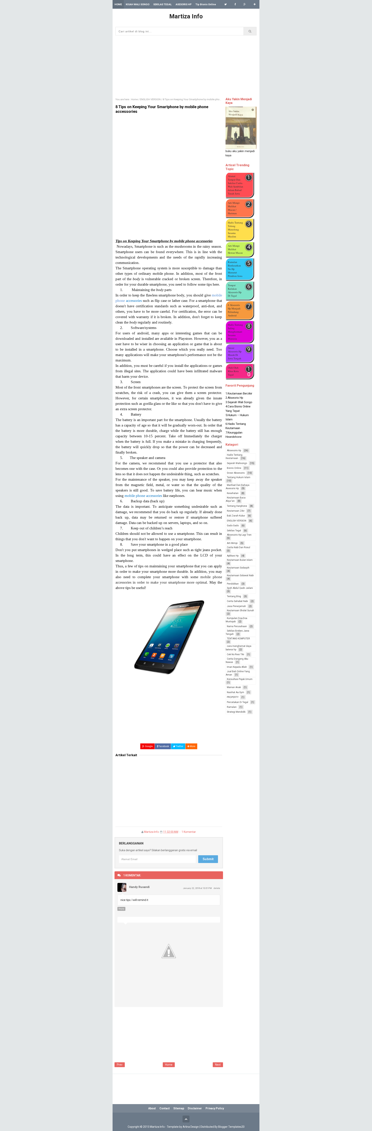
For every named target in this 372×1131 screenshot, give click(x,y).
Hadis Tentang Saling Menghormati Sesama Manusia (235, 331)
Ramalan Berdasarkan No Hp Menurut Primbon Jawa (235, 269)
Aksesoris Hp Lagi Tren (239, 534)
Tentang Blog (234, 596)
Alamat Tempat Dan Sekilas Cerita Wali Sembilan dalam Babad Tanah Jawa (235, 184)
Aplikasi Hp (233, 555)
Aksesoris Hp (234, 450)
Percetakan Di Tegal (237, 702)
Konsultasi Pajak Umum (239, 679)
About (152, 1108)
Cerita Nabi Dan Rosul (238, 547)
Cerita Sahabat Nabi (237, 601)
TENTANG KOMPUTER (238, 638)
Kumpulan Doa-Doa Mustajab (236, 620)
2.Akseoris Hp (234, 391)
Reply (121, 909)
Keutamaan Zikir (236, 510)
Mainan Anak (234, 687)
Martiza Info (151, 831)
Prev (119, 1064)
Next (218, 1064)
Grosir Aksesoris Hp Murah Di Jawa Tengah (235, 353)
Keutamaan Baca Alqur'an (235, 499)
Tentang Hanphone (237, 506)
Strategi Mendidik (236, 712)
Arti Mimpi (232, 543)
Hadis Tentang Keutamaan (234, 457)
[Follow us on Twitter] (225, 4)
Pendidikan (233, 583)
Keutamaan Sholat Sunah (240, 610)
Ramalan (232, 707)
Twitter (179, 746)
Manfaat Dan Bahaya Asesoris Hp (237, 487)
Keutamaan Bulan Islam (240, 560)
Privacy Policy (215, 1108)
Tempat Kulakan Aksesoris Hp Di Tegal (235, 290)
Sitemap (178, 1108)
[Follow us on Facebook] (235, 4)
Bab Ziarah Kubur (236, 515)
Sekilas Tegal (234, 530)
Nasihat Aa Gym (235, 692)
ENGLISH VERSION (236, 520)
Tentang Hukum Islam (238, 477)
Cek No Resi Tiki (235, 654)
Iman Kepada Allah (237, 667)
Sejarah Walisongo (237, 463)
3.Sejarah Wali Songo (239, 396)
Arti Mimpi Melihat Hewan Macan (235, 249)
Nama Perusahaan (237, 626)
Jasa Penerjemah (236, 606)
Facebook (163, 746)
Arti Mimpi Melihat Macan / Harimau (234, 208)
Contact (164, 1108)
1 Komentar (189, 831)
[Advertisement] (186, 65)
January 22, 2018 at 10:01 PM (197, 888)
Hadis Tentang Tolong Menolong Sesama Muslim (235, 229)
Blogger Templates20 (231, 1126)
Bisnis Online (234, 468)
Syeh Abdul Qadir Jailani (240, 588)
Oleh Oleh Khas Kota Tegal (233, 371)
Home (168, 1064)
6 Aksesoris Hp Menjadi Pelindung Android (234, 310)
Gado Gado (233, 525)
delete (217, 888)
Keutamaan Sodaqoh (238, 567)
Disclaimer (195, 1108)
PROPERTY (233, 697)
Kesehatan (233, 493)
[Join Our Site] (254, 4)
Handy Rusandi (139, 887)
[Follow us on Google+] (245, 4)
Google (149, 746)
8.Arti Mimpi (233, 435)
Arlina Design (191, 1126)
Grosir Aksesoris (236, 473)
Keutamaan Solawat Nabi (240, 575)
